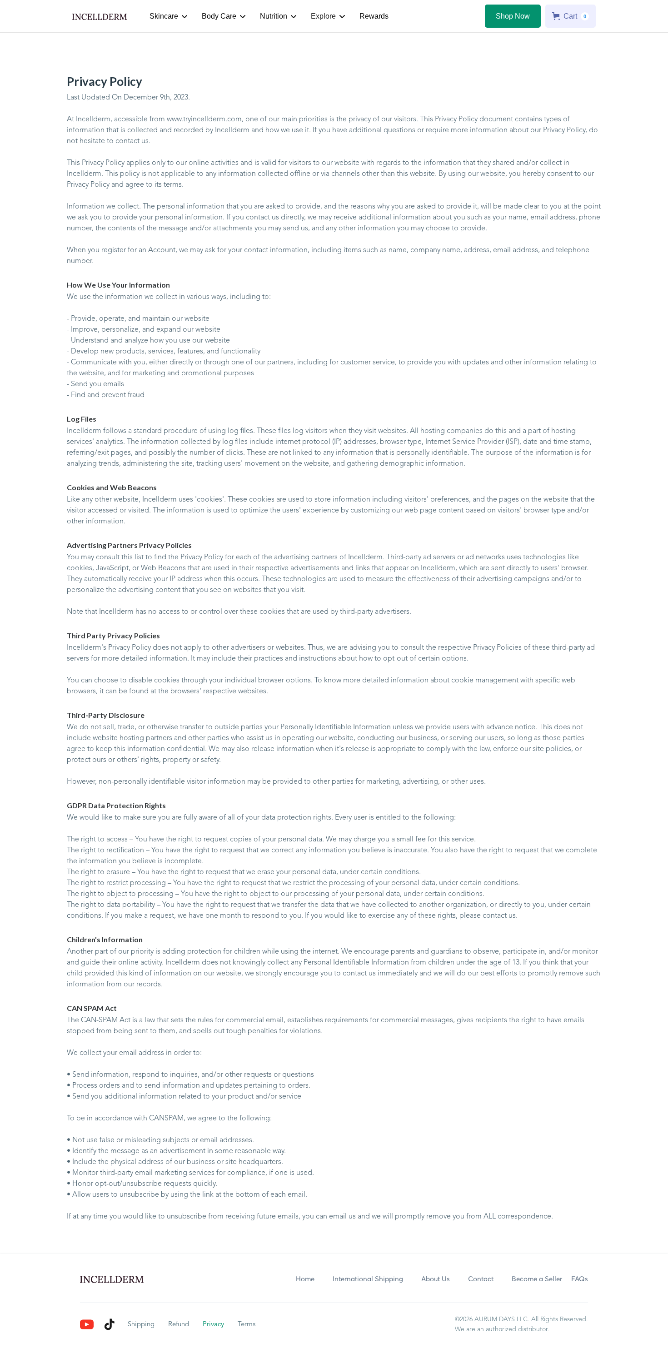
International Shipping (368, 1279)
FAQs (579, 1279)
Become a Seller (537, 1279)
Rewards (374, 16)
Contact (481, 1279)
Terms (246, 1324)
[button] (168, 16)
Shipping (141, 1324)
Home (305, 1279)
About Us (435, 1279)
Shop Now (513, 16)
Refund (178, 1324)
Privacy (213, 1324)
